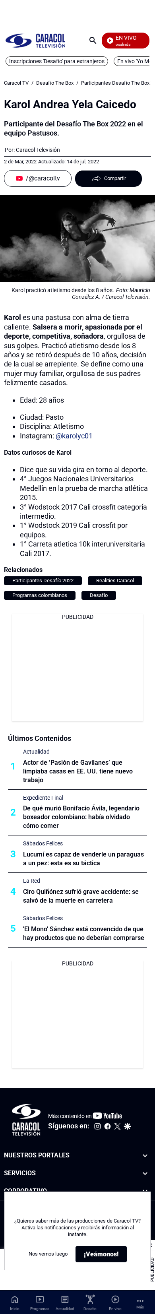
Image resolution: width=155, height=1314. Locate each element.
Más (140, 1307)
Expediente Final (43, 798)
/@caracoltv (43, 178)
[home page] (35, 40)
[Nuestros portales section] (145, 1155)
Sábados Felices (43, 843)
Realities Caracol (115, 580)
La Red (31, 881)
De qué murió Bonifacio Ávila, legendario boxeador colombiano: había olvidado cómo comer (81, 816)
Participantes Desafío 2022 (43, 580)
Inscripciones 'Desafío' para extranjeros (57, 61)
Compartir (115, 178)
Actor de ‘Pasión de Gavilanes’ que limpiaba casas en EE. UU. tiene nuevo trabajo (78, 771)
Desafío (99, 595)
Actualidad (36, 751)
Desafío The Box (55, 83)
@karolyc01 (74, 436)
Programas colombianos (39, 595)
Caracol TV (16, 83)
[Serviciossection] (145, 1173)
